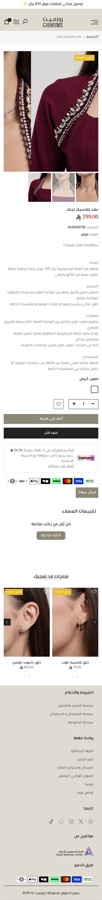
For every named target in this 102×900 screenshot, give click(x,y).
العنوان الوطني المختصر (76, 776)
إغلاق (5, 4)
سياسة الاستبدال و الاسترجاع (71, 714)
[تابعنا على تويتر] (80, 822)
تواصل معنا (85, 793)
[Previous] (94, 622)
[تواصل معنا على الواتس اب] (90, 822)
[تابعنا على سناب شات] (61, 822)
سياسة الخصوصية (80, 722)
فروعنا (88, 784)
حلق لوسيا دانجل (55, 663)
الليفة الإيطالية (82, 751)
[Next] (7, 622)
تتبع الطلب (85, 759)
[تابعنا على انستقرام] (71, 822)
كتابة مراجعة (51, 535)
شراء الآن (51, 433)
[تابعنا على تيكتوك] (51, 822)
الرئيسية (92, 37)
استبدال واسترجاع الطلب (75, 768)
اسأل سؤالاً (87, 492)
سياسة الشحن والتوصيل (75, 706)
